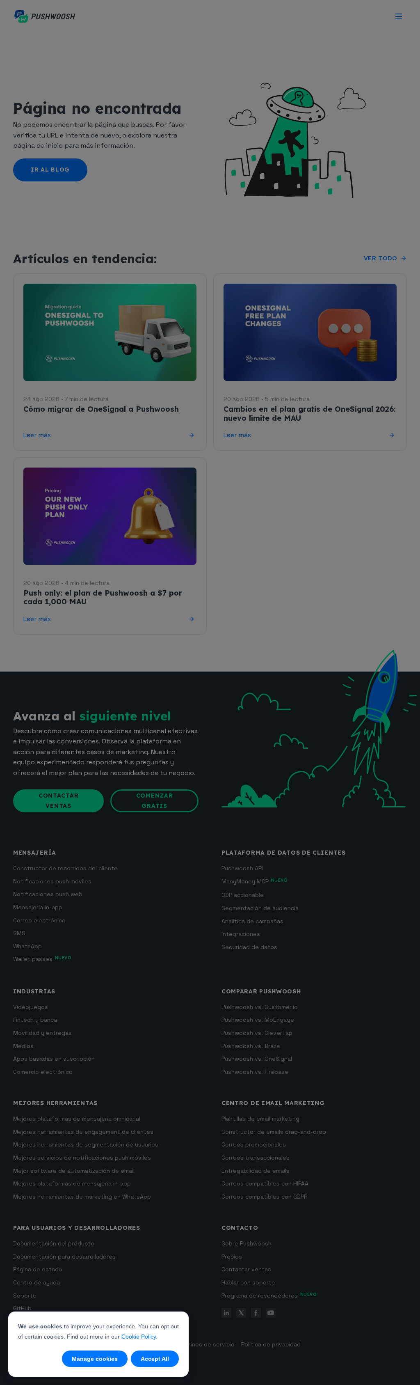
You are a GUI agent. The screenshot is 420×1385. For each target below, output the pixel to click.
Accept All (155, 1358)
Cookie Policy (138, 1336)
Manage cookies (95, 1358)
